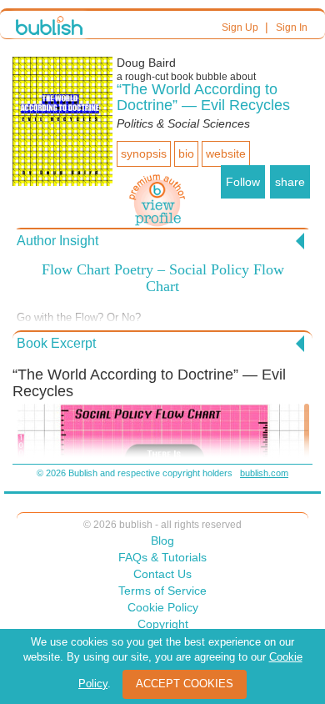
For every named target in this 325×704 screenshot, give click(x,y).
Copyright (163, 624)
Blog (162, 540)
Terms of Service (162, 590)
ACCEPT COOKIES (184, 683)
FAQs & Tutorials (162, 557)
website (226, 153)
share (290, 182)
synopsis (144, 153)
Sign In (292, 27)
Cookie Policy (163, 607)
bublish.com (264, 473)
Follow (243, 182)
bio (186, 153)
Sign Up (240, 27)
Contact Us (162, 574)
